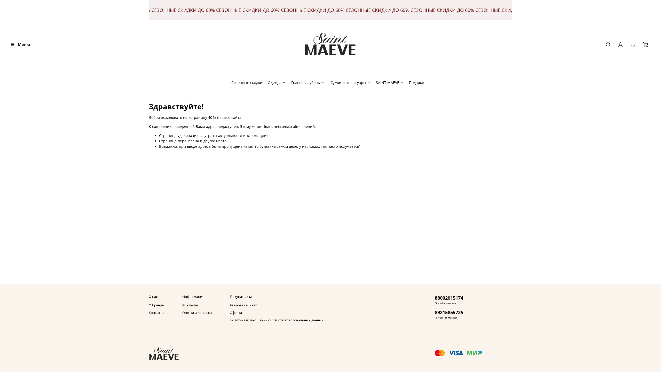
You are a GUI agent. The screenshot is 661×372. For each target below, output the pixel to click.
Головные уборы (306, 82)
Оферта (236, 313)
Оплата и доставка (197, 313)
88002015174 (449, 298)
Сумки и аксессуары (348, 82)
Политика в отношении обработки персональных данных (276, 320)
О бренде (156, 305)
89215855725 (449, 312)
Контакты (156, 313)
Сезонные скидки (246, 82)
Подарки (416, 82)
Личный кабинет (243, 305)
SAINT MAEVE (387, 82)
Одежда (274, 82)
